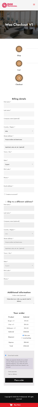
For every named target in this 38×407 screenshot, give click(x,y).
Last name (7, 110)
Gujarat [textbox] (7, 164)
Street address (8, 136)
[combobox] (19, 131)
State (6, 160)
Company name (11, 119)
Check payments (12, 372)
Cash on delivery (12, 374)
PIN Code (7, 169)
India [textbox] (6, 131)
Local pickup (27, 338)
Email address (8, 186)
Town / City (8, 152)
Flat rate (27, 335)
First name (7, 102)
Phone (6, 178)
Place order (19, 380)
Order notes (19, 295)
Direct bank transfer (13, 355)
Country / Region (9, 127)
